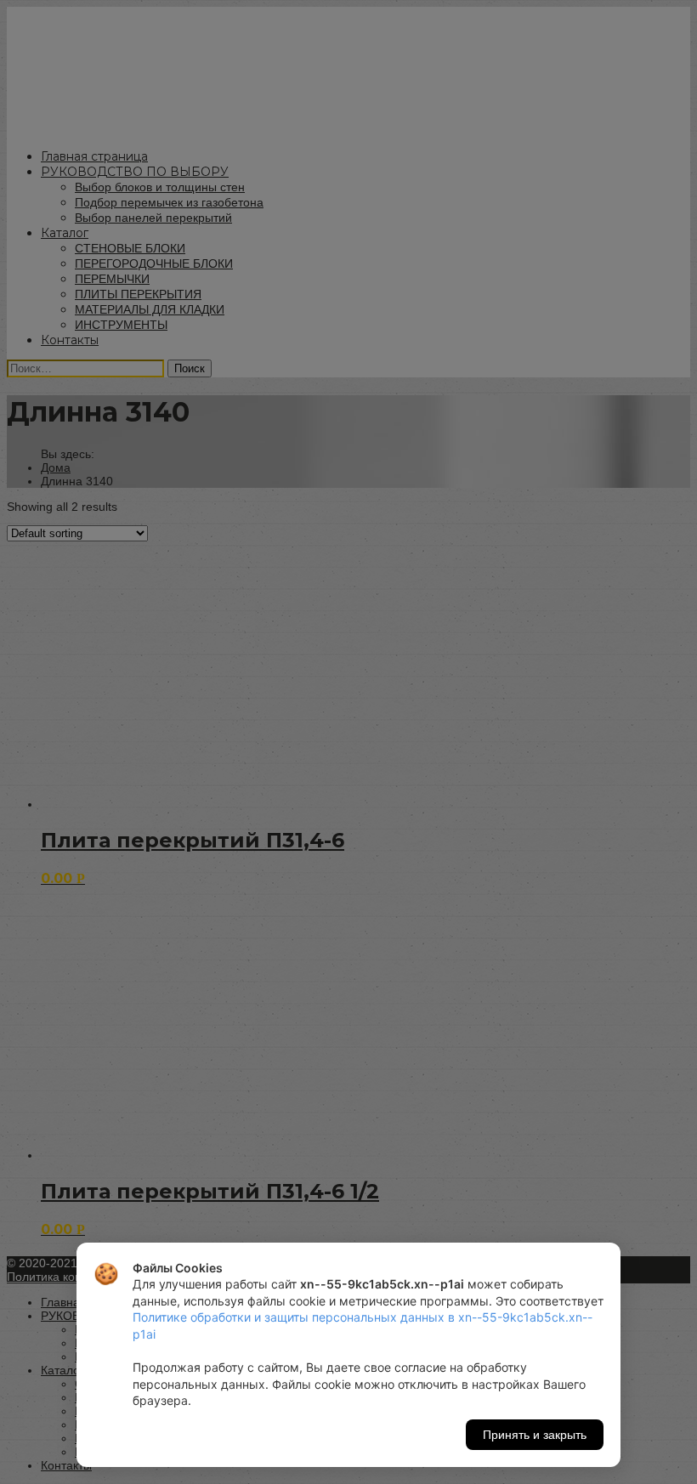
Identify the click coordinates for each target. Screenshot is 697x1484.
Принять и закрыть (534, 1435)
